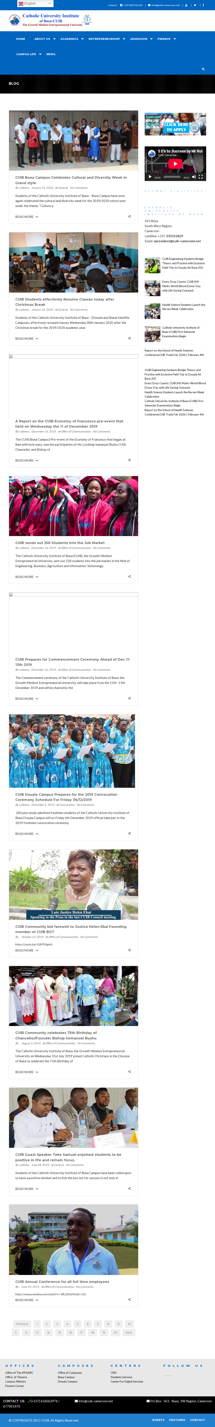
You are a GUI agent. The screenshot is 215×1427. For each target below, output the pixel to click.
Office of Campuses (70, 1372)
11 (16, 1332)
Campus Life (26, 54)
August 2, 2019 (30, 1043)
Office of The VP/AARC (19, 1372)
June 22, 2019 (30, 1286)
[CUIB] (51, 20)
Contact (197, 1420)
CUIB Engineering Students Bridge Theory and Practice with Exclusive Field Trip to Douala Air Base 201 (173, 374)
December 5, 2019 (42, 804)
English (30, 3)
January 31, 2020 (42, 187)
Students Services (121, 1377)
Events (158, 1420)
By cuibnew (22, 187)
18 (92, 1332)
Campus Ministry (15, 1381)
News (50, 54)
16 (70, 1332)
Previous (22, 1323)
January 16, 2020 (42, 309)
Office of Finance (16, 1377)
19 (104, 1332)
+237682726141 (133, 5)
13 (37, 1332)
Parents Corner (14, 1386)
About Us (42, 38)
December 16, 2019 (43, 431)
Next (129, 1332)
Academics (69, 38)
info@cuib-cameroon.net (166, 5)
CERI (114, 1372)
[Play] (150, 177)
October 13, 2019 (32, 937)
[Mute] (194, 177)
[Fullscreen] (201, 177)
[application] (175, 163)
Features (177, 1420)
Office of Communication (75, 431)
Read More (24, 217)
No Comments (78, 187)
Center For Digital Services (127, 1381)
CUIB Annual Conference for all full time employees (62, 1282)
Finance (163, 38)
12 (26, 1332)
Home (20, 38)
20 (115, 1332)
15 (59, 1332)
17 (81, 1332)
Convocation (66, 804)
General (63, 187)
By (17, 937)
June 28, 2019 (40, 1165)
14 (48, 1332)
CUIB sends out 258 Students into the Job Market (60, 543)
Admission (138, 38)
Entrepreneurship (104, 38)
